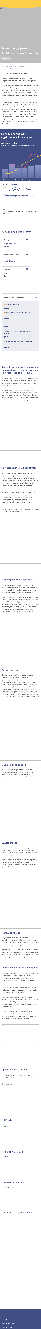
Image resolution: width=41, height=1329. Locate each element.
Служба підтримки (8, 1323)
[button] (4, 1043)
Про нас (4, 1319)
